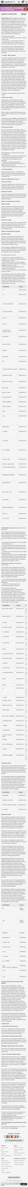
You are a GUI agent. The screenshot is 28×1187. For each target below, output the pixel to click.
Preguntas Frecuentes (18, 1147)
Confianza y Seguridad (6, 1172)
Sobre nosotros (4, 1147)
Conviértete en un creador (15, 1140)
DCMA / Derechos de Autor (6, 1166)
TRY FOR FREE (17, 9)
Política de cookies (5, 1164)
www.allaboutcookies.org (7, 1116)
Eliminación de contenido (19, 1153)
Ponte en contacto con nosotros (18, 1150)
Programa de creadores (19, 1164)
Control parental (4, 1168)
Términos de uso (4, 1160)
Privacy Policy (14, 1128)
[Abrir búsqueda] (19, 2)
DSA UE (2, 1170)
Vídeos (16, 5)
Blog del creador (4, 1151)
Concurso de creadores (19, 1162)
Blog (2, 1149)
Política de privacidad (5, 1162)
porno (18, 1180)
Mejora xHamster (17, 1155)
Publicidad (3, 1153)
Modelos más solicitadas (19, 1160)
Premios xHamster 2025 (6, 1155)
